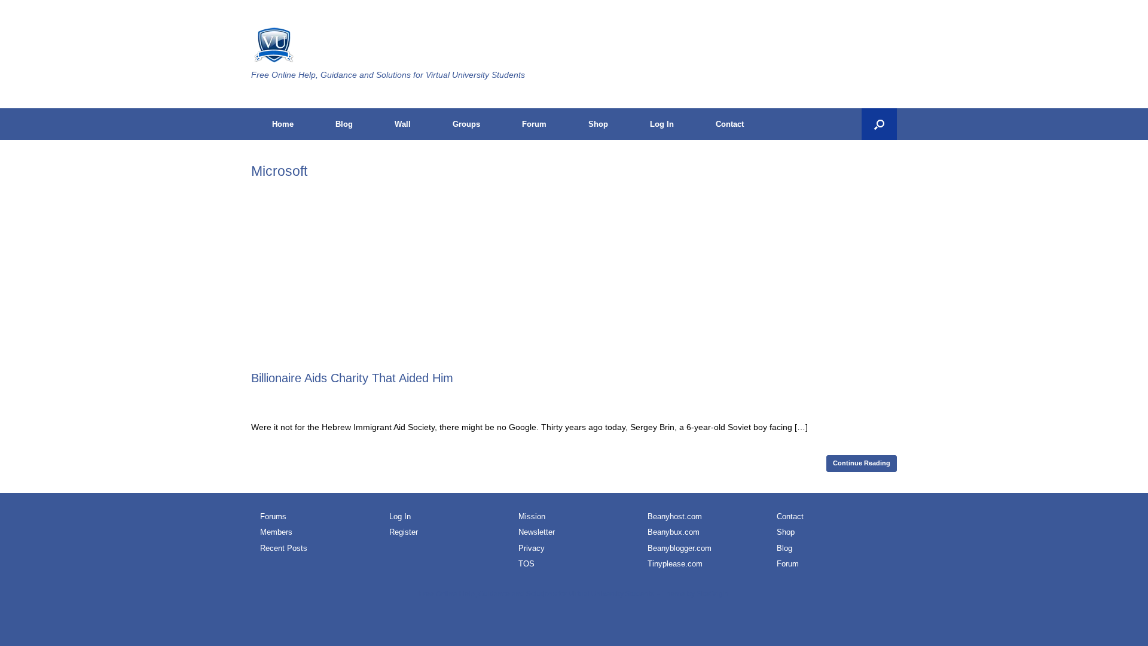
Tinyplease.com (675, 563)
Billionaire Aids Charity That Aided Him (352, 378)
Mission (531, 516)
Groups (466, 124)
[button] (879, 124)
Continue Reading (861, 463)
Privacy (531, 548)
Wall (403, 124)
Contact (730, 124)
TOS (526, 563)
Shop (598, 124)
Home (283, 124)
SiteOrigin (713, 594)
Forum (534, 124)
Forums (273, 516)
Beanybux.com (674, 532)
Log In (662, 124)
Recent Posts (283, 548)
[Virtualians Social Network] (273, 46)
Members (276, 532)
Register (403, 532)
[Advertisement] (574, 280)
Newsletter (536, 532)
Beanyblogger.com (680, 548)
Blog (344, 124)
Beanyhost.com (675, 516)
